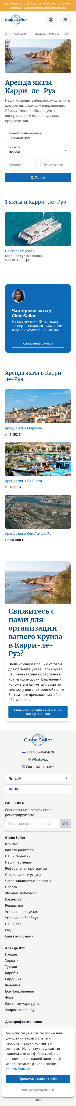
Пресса (11, 887)
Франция (12, 985)
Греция (11, 954)
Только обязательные (38, 1090)
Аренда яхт (21, 33)
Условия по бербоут (21, 917)
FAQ (8, 930)
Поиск (39, 177)
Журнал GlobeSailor (21, 893)
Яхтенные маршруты (22, 1003)
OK (65, 823)
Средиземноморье (46, 33)
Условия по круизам (21, 911)
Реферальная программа (26, 868)
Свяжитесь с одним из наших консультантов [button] (38, 712)
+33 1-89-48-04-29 (40, 752)
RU (17, 789)
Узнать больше (18, 1068)
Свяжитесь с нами (38, 343)
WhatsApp (40, 759)
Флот (9, 997)
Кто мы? (11, 843)
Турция (11, 966)
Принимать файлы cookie (38, 1078)
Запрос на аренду (19, 1009)
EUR (18, 778)
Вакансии (13, 899)
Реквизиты (14, 905)
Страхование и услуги (23, 874)
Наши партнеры (18, 862)
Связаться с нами (40, 766)
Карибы (11, 972)
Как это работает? (19, 850)
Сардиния (13, 979)
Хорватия (12, 960)
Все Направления (19, 991)
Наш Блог (13, 924)
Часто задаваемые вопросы (28, 880)
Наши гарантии (18, 856)
